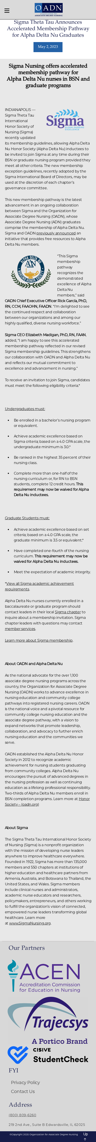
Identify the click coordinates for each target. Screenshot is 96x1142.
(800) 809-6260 (22, 1115)
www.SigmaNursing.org (30, 923)
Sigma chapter (68, 612)
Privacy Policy (25, 1082)
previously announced (56, 233)
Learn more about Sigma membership (39, 640)
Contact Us (23, 1091)
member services (20, 629)
